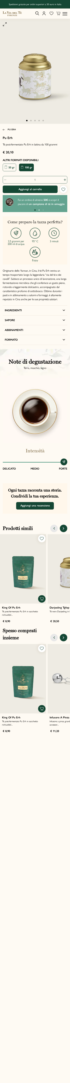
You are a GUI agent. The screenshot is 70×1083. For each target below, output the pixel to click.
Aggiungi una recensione (35, 505)
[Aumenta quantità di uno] (63, 180)
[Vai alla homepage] (12, 13)
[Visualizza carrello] (58, 13)
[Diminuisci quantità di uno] (6, 180)
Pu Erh (12, 129)
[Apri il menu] (65, 13)
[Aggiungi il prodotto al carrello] (42, 599)
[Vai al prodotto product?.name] (23, 569)
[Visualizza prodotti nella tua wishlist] (51, 13)
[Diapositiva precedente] (54, 528)
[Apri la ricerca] (37, 13)
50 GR (11, 167)
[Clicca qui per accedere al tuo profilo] (44, 13)
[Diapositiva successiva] (63, 528)
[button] (27, 120)
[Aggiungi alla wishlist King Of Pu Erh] (42, 538)
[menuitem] (37, 13)
